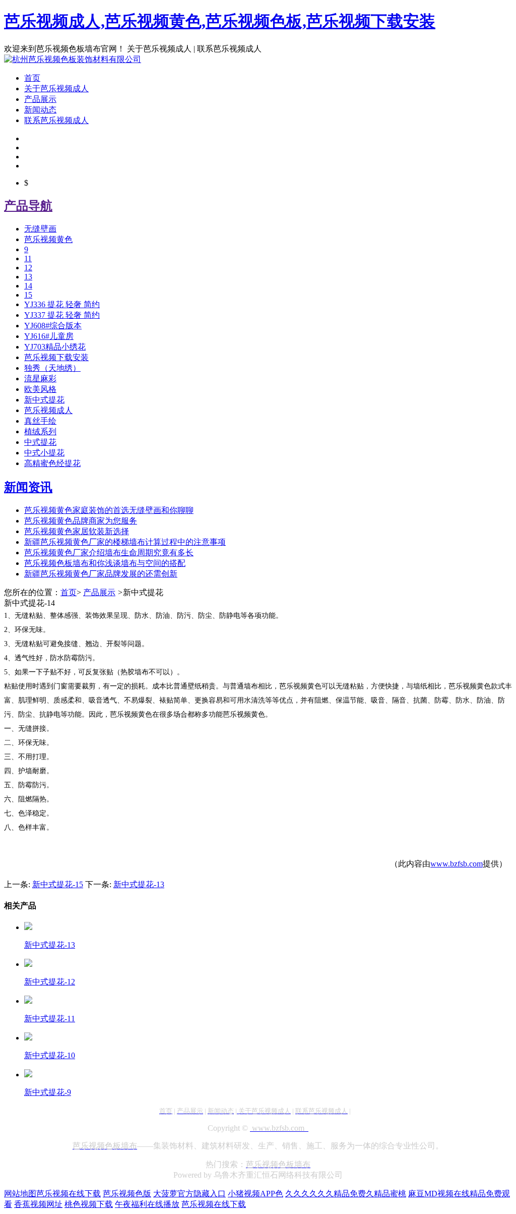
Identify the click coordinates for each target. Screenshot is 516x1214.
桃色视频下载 (88, 1204)
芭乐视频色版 (127, 1193)
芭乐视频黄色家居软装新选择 (76, 531)
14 (28, 285)
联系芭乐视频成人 (56, 120)
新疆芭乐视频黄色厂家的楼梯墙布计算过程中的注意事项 (125, 542)
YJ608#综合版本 (53, 325)
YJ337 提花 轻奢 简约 (62, 315)
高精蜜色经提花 (52, 463)
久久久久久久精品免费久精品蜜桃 (345, 1193)
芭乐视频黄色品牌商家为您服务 (80, 520)
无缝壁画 (40, 228)
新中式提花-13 (138, 884)
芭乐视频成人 (48, 410)
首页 (32, 78)
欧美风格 (40, 389)
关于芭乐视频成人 (56, 88)
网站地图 (20, 1193)
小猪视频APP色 (255, 1193)
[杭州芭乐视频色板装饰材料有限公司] (72, 59)
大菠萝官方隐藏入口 (189, 1193)
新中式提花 (44, 399)
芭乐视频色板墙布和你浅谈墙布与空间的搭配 (104, 563)
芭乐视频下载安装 (56, 357)
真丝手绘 (40, 421)
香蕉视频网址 (38, 1204)
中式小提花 (44, 452)
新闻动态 (40, 109)
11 (28, 258)
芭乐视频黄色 (48, 239)
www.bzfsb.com (456, 863)
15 (28, 295)
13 (28, 276)
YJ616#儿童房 (49, 336)
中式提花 (40, 442)
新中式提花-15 (57, 884)
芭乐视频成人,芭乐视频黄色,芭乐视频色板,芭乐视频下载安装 (219, 21)
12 (28, 267)
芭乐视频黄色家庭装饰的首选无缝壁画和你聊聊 (109, 510)
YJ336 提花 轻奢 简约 (62, 304)
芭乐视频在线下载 (68, 1193)
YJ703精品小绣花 (55, 346)
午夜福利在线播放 (147, 1204)
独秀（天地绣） (52, 368)
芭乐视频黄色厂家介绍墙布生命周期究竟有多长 (109, 552)
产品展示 (40, 99)
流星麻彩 (40, 378)
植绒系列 (40, 431)
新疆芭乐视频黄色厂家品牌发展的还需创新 (100, 573)
